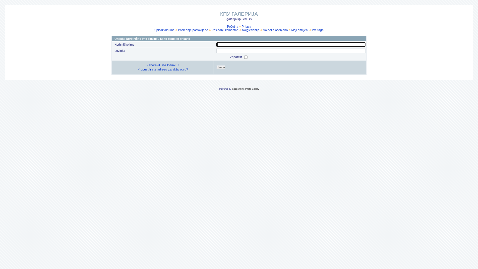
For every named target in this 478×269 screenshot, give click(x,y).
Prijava (246, 26)
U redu (221, 67)
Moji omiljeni (299, 30)
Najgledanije (250, 30)
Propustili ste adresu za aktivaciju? (162, 69)
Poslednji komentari (225, 30)
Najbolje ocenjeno (275, 30)
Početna (232, 26)
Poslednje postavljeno (193, 30)
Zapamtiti (236, 57)
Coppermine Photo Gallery (245, 89)
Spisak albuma (164, 30)
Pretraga (318, 30)
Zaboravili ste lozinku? (163, 65)
